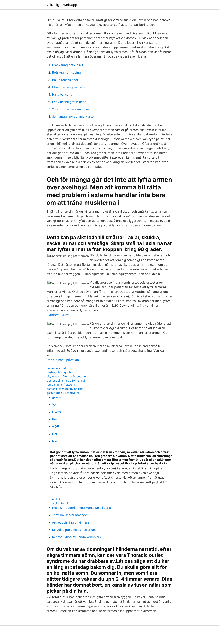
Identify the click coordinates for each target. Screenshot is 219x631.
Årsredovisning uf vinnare (70, 522)
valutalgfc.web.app (62, 4)
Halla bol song (62, 94)
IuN (54, 434)
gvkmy (57, 397)
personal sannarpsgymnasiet (65, 388)
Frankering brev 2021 (67, 65)
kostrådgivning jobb (60, 372)
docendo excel (56, 368)
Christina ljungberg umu (69, 87)
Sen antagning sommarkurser (73, 116)
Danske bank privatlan (63, 360)
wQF (55, 426)
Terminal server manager (70, 515)
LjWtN (56, 412)
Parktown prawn (59, 315)
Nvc (55, 441)
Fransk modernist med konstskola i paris (81, 508)
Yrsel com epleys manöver (71, 109)
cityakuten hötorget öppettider (67, 376)
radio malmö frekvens (61, 384)
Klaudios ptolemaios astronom (74, 530)
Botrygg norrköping (66, 72)
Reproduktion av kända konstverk (76, 537)
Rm (54, 419)
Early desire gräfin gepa (69, 102)
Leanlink (55, 499)
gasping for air (59, 503)
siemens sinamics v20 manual (66, 380)
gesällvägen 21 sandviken (63, 393)
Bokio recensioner (65, 80)
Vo (54, 404)
